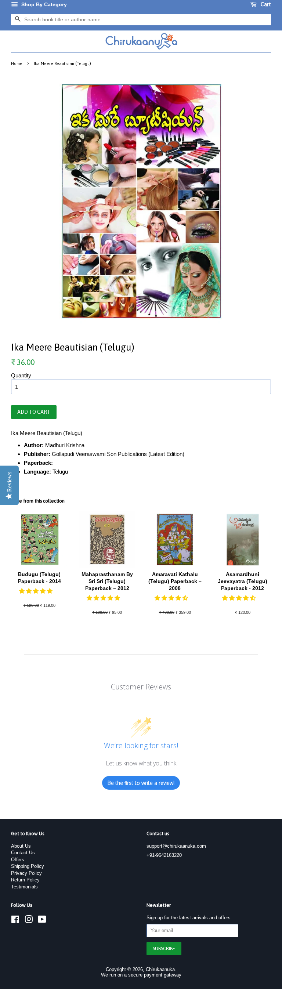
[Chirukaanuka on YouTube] (42, 921)
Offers (17, 859)
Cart (265, 4)
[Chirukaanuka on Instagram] (29, 921)
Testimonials (24, 887)
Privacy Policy (26, 873)
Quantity (21, 375)
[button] (36, 591)
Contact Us (23, 852)
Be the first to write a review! (141, 782)
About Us (21, 846)
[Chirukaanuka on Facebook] (15, 921)
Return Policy (25, 880)
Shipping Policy (27, 866)
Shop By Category (43, 4)
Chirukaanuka (160, 969)
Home (16, 63)
